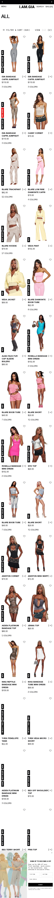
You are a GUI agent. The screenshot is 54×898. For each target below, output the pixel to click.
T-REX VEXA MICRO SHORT (37, 740)
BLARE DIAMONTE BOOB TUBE (37, 301)
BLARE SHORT (35, 412)
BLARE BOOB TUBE (11, 412)
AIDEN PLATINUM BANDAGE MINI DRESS (10, 793)
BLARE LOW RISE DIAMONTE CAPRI (36, 191)
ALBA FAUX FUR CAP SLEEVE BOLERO (10, 359)
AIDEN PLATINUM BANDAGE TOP (10, 627)
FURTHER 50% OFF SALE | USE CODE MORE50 (27, 2)
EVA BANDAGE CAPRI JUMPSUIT (10, 78)
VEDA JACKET (8, 300)
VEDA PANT (33, 246)
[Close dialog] (52, 853)
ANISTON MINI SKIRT (38, 576)
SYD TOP (32, 466)
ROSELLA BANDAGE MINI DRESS (37, 357)
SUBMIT (40, 884)
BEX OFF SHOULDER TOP (38, 792)
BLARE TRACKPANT (11, 190)
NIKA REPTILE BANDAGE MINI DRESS (9, 685)
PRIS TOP (32, 850)
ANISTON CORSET (10, 576)
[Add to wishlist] (24, 36)
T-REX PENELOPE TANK (10, 740)
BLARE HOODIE (9, 246)
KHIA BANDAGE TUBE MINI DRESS (36, 683)
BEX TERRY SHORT (11, 850)
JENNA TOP (33, 626)
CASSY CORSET (35, 133)
